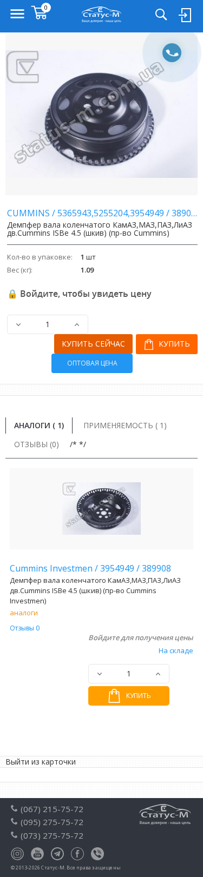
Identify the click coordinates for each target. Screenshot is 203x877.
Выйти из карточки (40, 761)
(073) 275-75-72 (52, 835)
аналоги (24, 612)
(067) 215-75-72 (52, 808)
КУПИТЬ (173, 343)
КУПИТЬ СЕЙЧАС (93, 343)
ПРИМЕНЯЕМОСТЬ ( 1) (125, 425)
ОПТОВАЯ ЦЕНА (92, 363)
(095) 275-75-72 (52, 821)
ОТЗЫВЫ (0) (36, 444)
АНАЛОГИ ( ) (39, 425)
